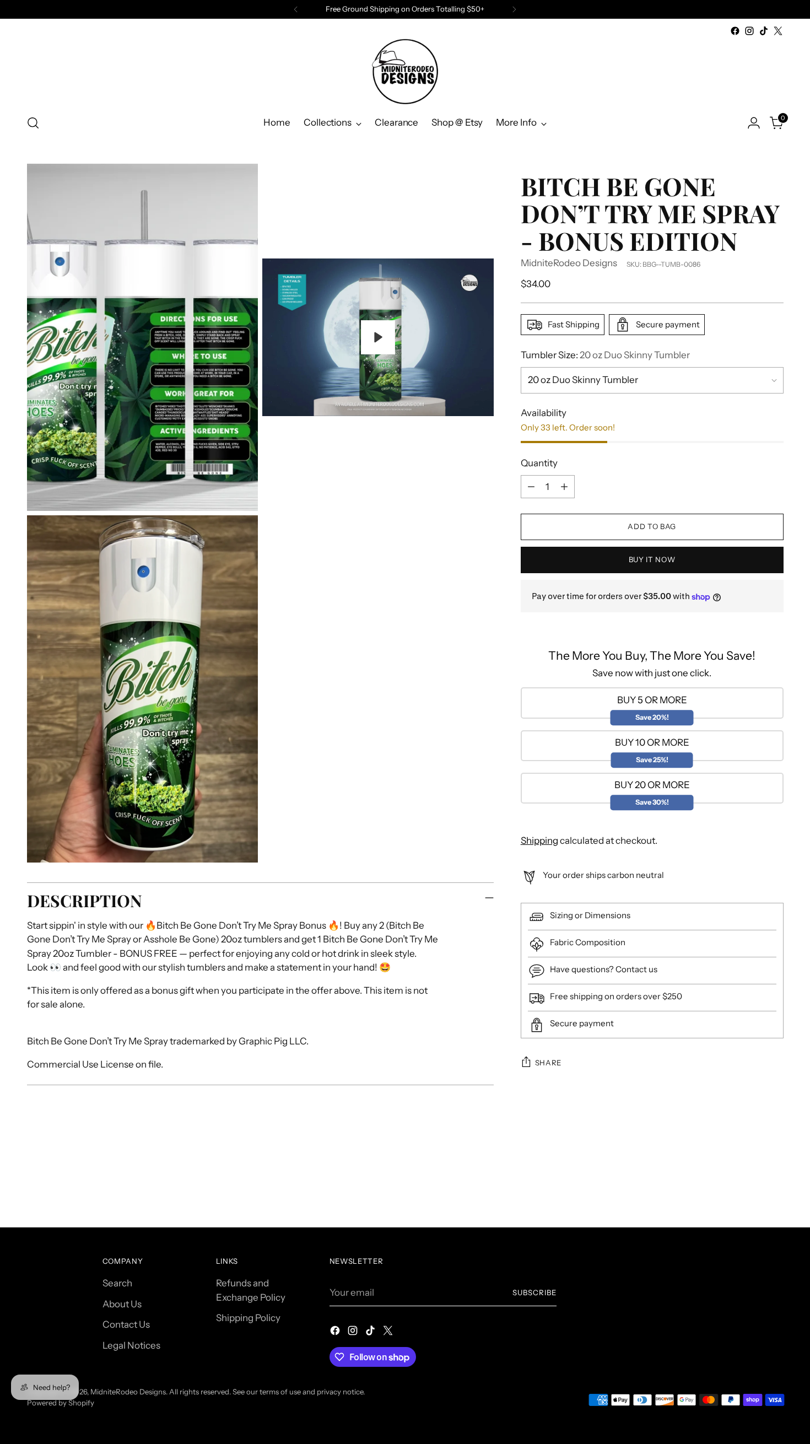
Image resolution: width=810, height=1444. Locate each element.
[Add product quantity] (564, 487)
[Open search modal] (33, 123)
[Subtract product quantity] (531, 487)
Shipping (539, 840)
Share (548, 1062)
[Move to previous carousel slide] (748, 1190)
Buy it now (652, 560)
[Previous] (296, 9)
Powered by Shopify (60, 1402)
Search (117, 1283)
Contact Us (126, 1324)
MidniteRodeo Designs (569, 263)
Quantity (539, 463)
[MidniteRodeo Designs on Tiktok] (764, 31)
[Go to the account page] (754, 123)
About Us (122, 1304)
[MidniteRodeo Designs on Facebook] (735, 31)
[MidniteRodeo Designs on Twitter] (778, 31)
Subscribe (534, 1292)
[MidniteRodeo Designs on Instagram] (749, 31)
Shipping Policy (248, 1317)
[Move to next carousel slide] (774, 1189)
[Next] (514, 9)
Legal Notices (131, 1345)
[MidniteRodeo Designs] (405, 71)
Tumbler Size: (605, 354)
